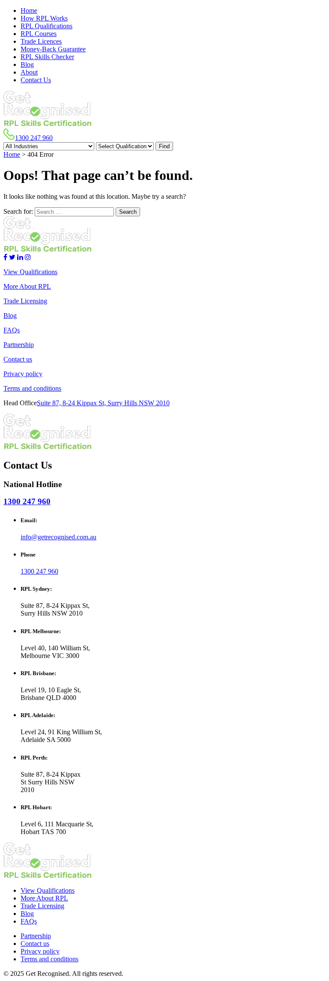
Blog (27, 64)
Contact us (17, 359)
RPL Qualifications (46, 26)
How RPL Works (44, 18)
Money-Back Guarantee (53, 49)
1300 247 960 (34, 137)
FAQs (11, 330)
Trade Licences (41, 41)
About (29, 72)
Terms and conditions (32, 388)
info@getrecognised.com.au (58, 537)
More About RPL (27, 286)
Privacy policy (22, 373)
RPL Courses (39, 33)
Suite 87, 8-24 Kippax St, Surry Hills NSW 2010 (103, 403)
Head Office (20, 403)
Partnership (18, 344)
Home (29, 10)
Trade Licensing (25, 301)
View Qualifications (30, 271)
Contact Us (36, 80)
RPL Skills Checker (47, 56)
